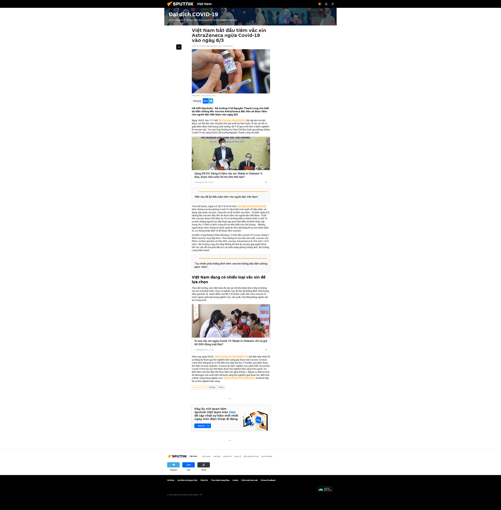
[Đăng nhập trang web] (326, 4)
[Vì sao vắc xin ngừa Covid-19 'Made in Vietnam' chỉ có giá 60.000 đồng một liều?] (231, 321)
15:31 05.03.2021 (199, 46)
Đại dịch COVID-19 (199, 387)
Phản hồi (204, 480)
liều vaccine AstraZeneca (232, 120)
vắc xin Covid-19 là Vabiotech (239, 377)
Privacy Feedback (268, 480)
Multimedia (266, 456)
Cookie (235, 480)
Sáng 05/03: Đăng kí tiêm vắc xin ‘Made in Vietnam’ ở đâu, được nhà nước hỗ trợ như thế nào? (228, 175)
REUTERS (196, 95)
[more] (266, 182)
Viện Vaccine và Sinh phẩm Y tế (231, 356)
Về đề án (170, 480)
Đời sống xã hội (251, 456)
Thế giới (216, 456)
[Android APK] (325, 489)
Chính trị (227, 456)
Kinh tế (237, 456)
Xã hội (221, 387)
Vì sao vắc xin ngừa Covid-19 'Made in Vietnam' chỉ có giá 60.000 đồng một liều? (230, 342)
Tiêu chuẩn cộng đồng (220, 480)
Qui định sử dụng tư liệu (187, 480)
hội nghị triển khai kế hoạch (252, 206)
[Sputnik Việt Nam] (181, 7)
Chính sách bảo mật (249, 480)
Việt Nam (212, 387)
